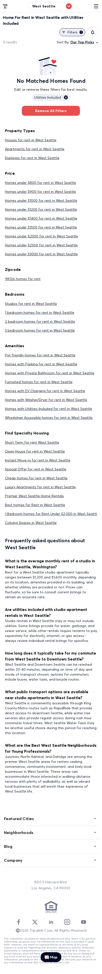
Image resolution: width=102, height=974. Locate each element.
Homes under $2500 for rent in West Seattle (41, 245)
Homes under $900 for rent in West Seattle (40, 191)
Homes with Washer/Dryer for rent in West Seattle (46, 400)
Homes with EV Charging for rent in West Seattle (45, 391)
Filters (75, 32)
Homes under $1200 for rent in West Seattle (41, 209)
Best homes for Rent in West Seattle (35, 505)
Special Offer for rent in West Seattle (35, 469)
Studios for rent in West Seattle (31, 303)
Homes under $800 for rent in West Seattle (40, 182)
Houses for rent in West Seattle (30, 140)
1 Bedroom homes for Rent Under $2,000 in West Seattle (52, 514)
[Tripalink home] (5, 6)
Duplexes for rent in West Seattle (32, 158)
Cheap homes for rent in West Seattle (36, 478)
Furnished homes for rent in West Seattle (39, 382)
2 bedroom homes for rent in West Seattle (40, 321)
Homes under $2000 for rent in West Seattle (41, 236)
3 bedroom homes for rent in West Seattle (40, 330)
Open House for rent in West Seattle (35, 451)
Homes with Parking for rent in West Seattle (41, 364)
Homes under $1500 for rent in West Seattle (41, 227)
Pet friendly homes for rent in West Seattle (40, 355)
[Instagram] (67, 922)
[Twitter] (35, 922)
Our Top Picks (82, 42)
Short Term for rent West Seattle (32, 442)
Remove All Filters (51, 111)
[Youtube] (83, 922)
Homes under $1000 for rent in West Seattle (41, 200)
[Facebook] (19, 922)
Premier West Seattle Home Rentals (34, 496)
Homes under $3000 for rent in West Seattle (41, 254)
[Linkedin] (51, 922)
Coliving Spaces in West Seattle (31, 522)
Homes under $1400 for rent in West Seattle (41, 218)
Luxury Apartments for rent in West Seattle (40, 487)
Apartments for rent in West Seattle (34, 149)
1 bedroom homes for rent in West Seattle (39, 312)
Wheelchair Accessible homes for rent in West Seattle (49, 417)
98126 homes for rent (23, 279)
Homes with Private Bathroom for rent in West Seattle (49, 373)
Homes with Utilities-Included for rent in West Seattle (48, 408)
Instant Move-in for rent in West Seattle (37, 460)
